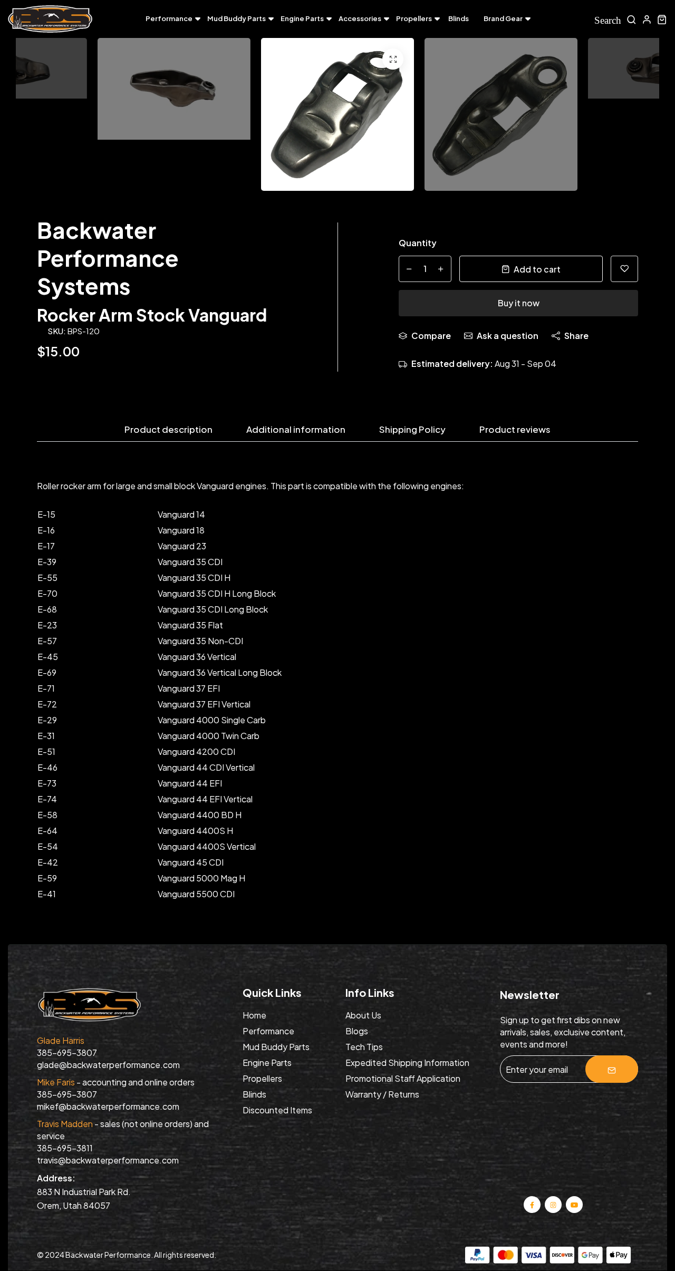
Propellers (414, 18)
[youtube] (573, 1203)
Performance (169, 18)
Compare (431, 335)
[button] (632, 117)
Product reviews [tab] (515, 429)
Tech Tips (364, 1046)
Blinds (458, 18)
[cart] (662, 19)
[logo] (50, 19)
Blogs (356, 1030)
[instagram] (553, 1203)
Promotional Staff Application (402, 1078)
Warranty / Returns (382, 1094)
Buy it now (518, 302)
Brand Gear (503, 18)
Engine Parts (302, 18)
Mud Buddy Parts (236, 18)
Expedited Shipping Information (407, 1062)
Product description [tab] (168, 429)
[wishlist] (624, 269)
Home (254, 1015)
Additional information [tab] (295, 429)
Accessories (360, 18)
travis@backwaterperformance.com (108, 1160)
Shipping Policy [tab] (412, 429)
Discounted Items (277, 1109)
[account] (647, 19)
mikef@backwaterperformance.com (108, 1106)
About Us (363, 1015)
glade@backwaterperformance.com (108, 1064)
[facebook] (532, 1203)
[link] (392, 59)
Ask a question (507, 335)
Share (576, 335)
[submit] (611, 1069)
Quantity (418, 242)
